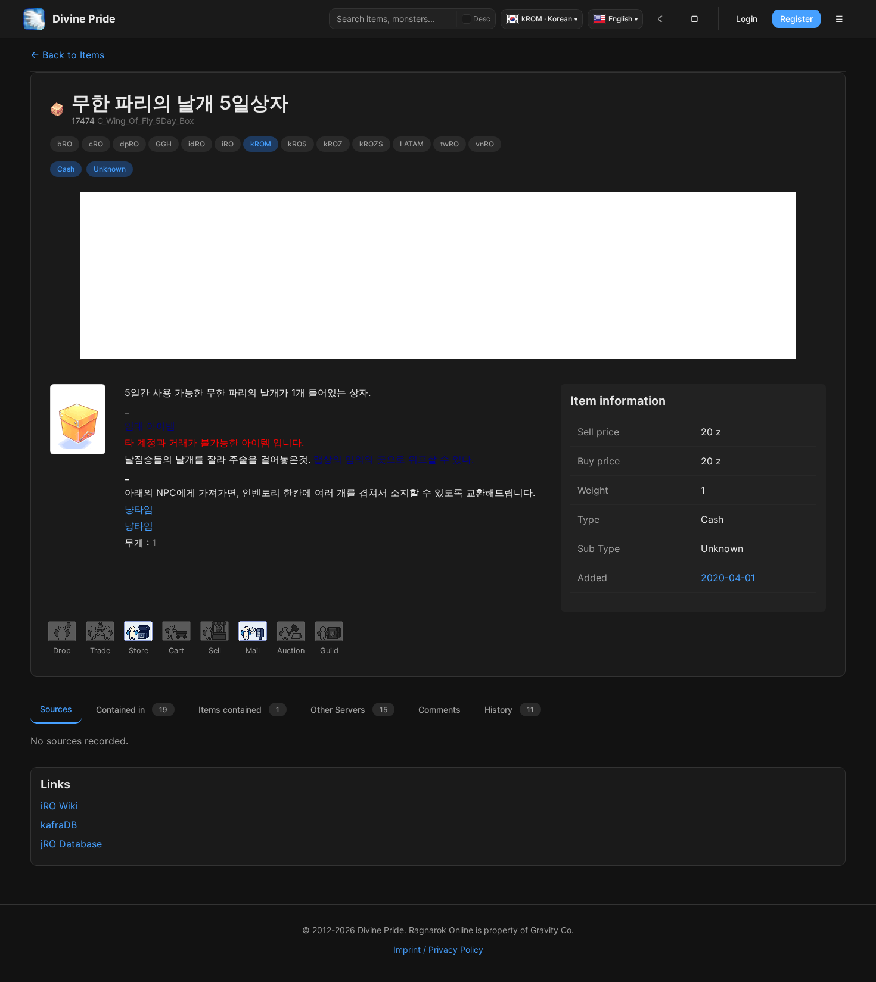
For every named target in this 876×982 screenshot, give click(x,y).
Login (746, 19)
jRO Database (71, 844)
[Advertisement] (438, 275)
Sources (56, 709)
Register (796, 19)
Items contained (238, 709)
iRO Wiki (59, 806)
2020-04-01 (728, 578)
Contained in (131, 709)
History (509, 709)
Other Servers (348, 709)
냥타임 (139, 509)
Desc (481, 18)
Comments (439, 709)
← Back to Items (67, 55)
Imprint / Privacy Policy (438, 949)
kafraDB (59, 825)
